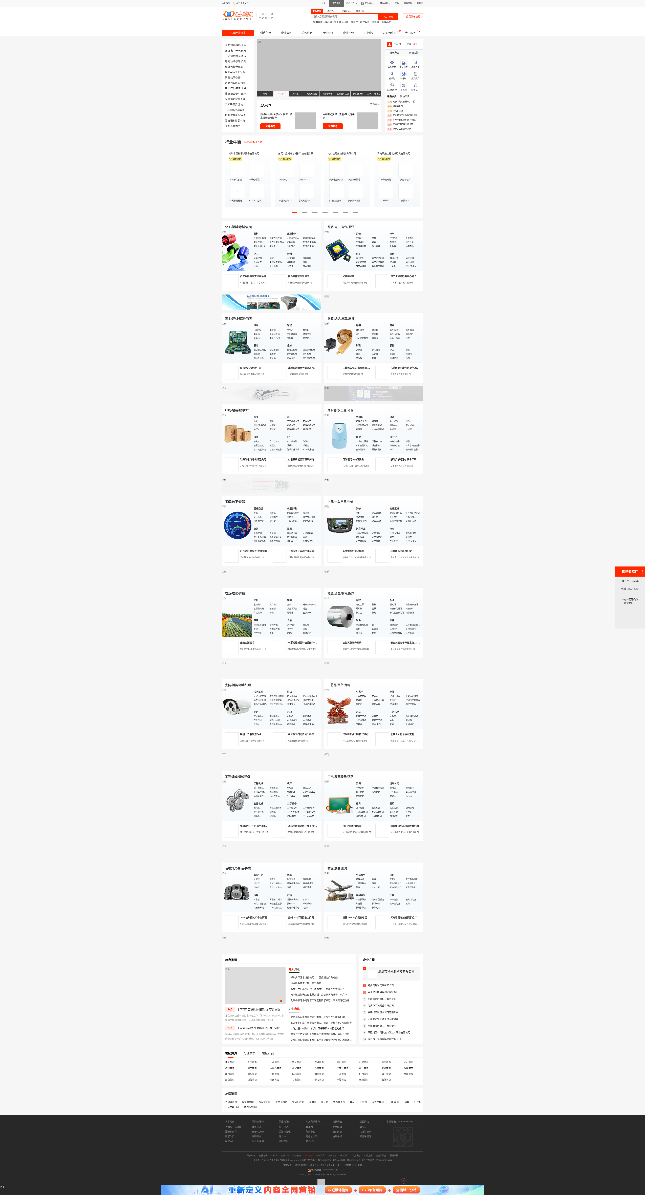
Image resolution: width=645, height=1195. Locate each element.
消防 (232, 99)
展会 (232, 126)
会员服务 (410, 32)
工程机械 (229, 110)
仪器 (238, 77)
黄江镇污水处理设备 (353, 459)
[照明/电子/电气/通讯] (339, 250)
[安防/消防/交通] (237, 708)
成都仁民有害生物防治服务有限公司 (359, 649)
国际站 (420, 3)
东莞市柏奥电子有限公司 (291, 153)
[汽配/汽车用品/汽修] (339, 525)
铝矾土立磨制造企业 (250, 734)
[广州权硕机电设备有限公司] (373, 309)
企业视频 (348, 32)
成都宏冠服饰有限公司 (353, 374)
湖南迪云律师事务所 (399, 129)
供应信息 (265, 32)
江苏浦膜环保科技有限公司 (300, 283)
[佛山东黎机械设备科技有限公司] (271, 309)
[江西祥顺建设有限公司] (271, 675)
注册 (415, 44)
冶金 (232, 93)
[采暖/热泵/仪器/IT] (237, 525)
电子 (232, 50)
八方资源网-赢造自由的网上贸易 (248, 15)
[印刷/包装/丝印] (237, 433)
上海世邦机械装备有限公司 (252, 741)
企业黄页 (286, 32)
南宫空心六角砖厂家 (250, 368)
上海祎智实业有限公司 (298, 374)
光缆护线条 (348, 276)
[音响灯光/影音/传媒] (237, 891)
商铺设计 (413, 52)
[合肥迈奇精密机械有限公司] (271, 858)
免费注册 (336, 3)
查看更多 (375, 104)
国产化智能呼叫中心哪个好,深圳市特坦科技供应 (416, 276)
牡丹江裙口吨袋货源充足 (253, 459)
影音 (237, 120)
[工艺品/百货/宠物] (339, 708)
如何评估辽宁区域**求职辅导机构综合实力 (262, 826)
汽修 (243, 83)
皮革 (238, 61)
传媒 (243, 120)
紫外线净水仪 (341, 22)
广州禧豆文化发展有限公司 (402, 115)
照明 (227, 50)
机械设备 (240, 110)
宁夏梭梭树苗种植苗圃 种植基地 (305, 642)
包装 (232, 67)
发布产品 (394, 52)
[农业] (237, 616)
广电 (227, 115)
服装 (227, 61)
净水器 (228, 72)
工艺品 (228, 104)
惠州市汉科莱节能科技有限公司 (405, 557)
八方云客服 (389, 32)
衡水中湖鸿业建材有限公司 (252, 374)
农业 (227, 88)
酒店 (243, 56)
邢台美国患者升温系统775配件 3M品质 (411, 642)
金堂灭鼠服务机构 (352, 642)
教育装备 (235, 115)
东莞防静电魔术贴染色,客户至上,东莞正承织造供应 (417, 368)
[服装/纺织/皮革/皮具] (339, 342)
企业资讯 (369, 32)
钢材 (238, 93)
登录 (323, 3)
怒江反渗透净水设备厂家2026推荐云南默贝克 (414, 459)
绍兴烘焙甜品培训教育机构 (405, 826)
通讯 (243, 50)
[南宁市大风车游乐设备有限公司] (373, 858)
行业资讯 (327, 32)
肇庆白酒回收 (247, 642)
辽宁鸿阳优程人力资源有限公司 (254, 832)
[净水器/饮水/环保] (339, 433)
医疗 (243, 93)
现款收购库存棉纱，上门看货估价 (403, 102)
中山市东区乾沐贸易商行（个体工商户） (258, 649)
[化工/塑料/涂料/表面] (237, 250)
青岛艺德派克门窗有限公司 (355, 741)
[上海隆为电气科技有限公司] (373, 583)
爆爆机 (375, 22)
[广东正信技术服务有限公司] (373, 400)
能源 (227, 93)
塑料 (232, 45)
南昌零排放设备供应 (298, 276)
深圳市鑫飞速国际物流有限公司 (245, 153)
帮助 (397, 3)
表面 (243, 45)
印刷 (227, 67)
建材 (232, 56)
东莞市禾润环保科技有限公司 (356, 466)
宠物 (240, 104)
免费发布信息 (413, 16)
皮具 (243, 61)
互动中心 (369, 3)
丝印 (238, 67)
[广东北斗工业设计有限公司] (271, 400)
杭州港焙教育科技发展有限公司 (357, 832)
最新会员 (392, 96)
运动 (243, 115)
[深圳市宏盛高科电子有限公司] (373, 675)
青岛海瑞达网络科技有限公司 (301, 466)
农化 (232, 88)
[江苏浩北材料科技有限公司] (373, 492)
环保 (243, 72)
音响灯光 (229, 120)
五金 (227, 56)
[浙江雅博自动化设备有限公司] (271, 767)
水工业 (236, 72)
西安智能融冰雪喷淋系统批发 (255, 276)
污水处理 (240, 99)
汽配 (227, 83)
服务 (238, 126)
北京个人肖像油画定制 (402, 734)
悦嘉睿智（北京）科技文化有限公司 (407, 741)
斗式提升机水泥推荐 (353, 551)
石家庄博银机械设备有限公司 (301, 832)
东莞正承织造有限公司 (401, 374)
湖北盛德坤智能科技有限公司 (392, 153)
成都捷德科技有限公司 (298, 741)
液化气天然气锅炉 (360, 22)
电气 (238, 50)
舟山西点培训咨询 (352, 826)
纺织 (232, 61)
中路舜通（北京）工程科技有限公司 (256, 283)
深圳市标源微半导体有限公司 (343, 153)
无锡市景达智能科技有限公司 (301, 557)
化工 (227, 45)
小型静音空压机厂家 (401, 551)
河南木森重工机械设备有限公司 (357, 557)
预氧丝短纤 (395, 106)
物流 (227, 126)
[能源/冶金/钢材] (339, 616)
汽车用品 (235, 83)
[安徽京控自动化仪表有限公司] (373, 767)
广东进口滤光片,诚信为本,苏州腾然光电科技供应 (265, 551)
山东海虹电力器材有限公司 (355, 283)
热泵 (232, 77)
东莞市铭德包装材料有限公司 (253, 466)
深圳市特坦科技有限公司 (402, 283)
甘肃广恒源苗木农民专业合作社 (302, 649)
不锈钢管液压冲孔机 (321, 22)
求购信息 (307, 32)
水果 (243, 88)
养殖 (238, 88)
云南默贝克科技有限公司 (402, 466)
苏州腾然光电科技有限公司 (252, 557)
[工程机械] (237, 800)
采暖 (227, 77)
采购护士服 (395, 111)
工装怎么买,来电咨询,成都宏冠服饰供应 (363, 368)
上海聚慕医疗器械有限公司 (403, 649)
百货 (235, 104)
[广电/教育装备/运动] (339, 800)
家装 (238, 56)
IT (242, 67)
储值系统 (386, 22)
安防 (227, 99)
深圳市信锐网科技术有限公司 (403, 120)
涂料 (238, 45)
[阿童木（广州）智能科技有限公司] (271, 583)
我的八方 (350, 3)
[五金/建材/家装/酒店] (237, 342)
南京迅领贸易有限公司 (400, 124)
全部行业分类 (238, 32)
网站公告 (405, 96)
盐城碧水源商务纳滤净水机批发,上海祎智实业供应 (314, 368)
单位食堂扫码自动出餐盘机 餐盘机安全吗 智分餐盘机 (315, 734)
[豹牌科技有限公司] (271, 492)
